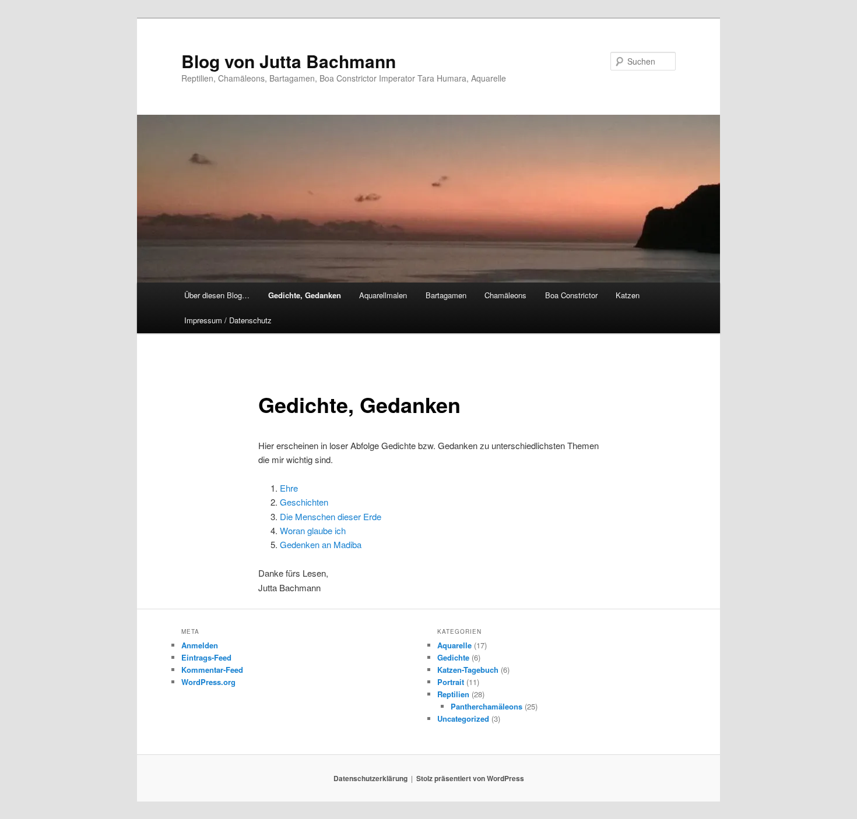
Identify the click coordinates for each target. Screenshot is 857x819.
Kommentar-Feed (212, 669)
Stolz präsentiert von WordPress (470, 778)
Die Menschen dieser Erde (330, 516)
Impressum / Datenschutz (228, 320)
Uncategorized (463, 718)
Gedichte (453, 657)
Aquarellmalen (383, 295)
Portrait (450, 681)
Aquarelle (454, 645)
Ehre (289, 488)
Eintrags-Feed (206, 657)
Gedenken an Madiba (320, 544)
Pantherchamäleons (486, 706)
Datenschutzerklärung (370, 778)
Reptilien (453, 694)
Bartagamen (446, 295)
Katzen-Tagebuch (467, 669)
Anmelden (199, 645)
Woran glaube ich (313, 530)
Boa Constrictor (571, 295)
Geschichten (304, 502)
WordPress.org (208, 681)
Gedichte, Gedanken (304, 295)
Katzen (628, 295)
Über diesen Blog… (217, 295)
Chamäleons (505, 295)
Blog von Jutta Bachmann (288, 60)
